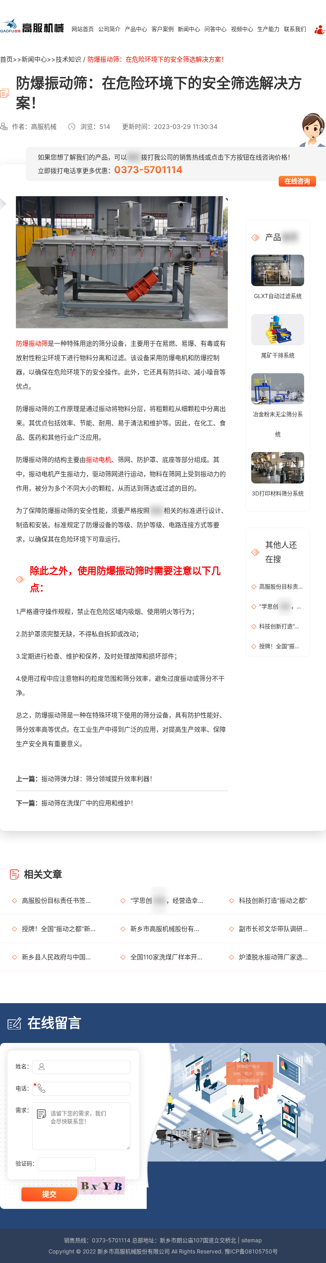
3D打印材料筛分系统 (278, 493)
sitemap (251, 1240)
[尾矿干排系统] (277, 328)
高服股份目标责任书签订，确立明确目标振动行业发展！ (281, 586)
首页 (6, 59)
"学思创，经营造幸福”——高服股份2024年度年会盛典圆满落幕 (281, 606)
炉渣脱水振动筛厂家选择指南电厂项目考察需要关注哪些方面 (276, 957)
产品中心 (136, 28)
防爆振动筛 (32, 343)
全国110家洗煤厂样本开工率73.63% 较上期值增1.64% (167, 957)
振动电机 (98, 460)
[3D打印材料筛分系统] (277, 467)
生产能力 (268, 28)
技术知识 (68, 59)
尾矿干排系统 (278, 355)
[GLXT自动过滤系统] (277, 269)
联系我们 (295, 28)
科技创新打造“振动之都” (281, 626)
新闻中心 (189, 28)
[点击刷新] (101, 1186)
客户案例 (162, 28)
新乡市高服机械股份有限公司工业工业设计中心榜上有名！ (167, 929)
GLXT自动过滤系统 (278, 295)
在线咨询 (297, 181)
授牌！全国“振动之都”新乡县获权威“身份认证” (281, 646)
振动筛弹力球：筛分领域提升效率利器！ (98, 779)
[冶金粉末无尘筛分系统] (277, 388)
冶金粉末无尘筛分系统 (278, 424)
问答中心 (215, 28)
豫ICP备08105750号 (251, 1251)
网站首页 (83, 28)
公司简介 (109, 28)
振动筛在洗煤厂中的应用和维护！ (89, 803)
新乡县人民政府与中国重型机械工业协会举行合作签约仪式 (59, 957)
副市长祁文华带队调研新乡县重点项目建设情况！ (276, 929)
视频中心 (242, 28)
